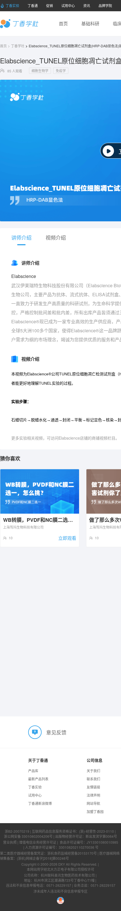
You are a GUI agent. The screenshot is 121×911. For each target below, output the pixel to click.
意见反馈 (56, 732)
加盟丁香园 (95, 811)
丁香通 (33, 5)
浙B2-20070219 (17, 831)
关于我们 (93, 770)
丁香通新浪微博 (40, 803)
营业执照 (10, 842)
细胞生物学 (40, 70)
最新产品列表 (38, 778)
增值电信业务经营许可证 (37, 842)
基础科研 (90, 23)
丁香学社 (19, 23)
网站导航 (93, 803)
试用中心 (68, 5)
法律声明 (93, 795)
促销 (49, 5)
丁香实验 (12, 5)
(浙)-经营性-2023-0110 (96, 831)
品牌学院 (105, 5)
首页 (63, 23)
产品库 (33, 770)
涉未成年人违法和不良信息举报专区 (60, 891)
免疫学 (61, 70)
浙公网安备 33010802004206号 (28, 836)
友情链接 (93, 787)
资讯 (86, 5)
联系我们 (93, 778)
